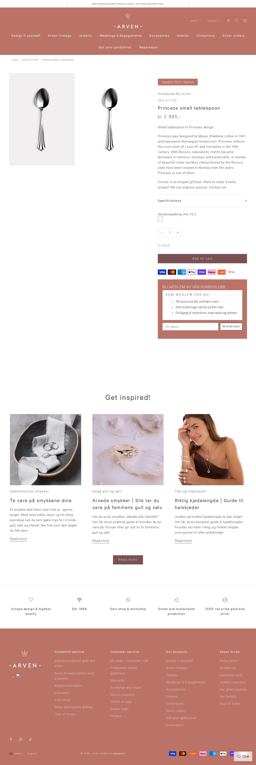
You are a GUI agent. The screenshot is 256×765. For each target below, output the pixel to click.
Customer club (231, 675)
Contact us (228, 668)
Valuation (62, 693)
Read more (18, 539)
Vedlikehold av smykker (29, 491)
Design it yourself (25, 35)
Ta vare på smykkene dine (41, 500)
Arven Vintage (59, 35)
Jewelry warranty (233, 682)
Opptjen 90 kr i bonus (178, 82)
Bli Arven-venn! (231, 326)
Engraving (62, 700)
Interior (183, 35)
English (212, 20)
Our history (228, 696)
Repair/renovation (68, 685)
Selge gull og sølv (107, 491)
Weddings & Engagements (121, 35)
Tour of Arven (65, 714)
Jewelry (85, 35)
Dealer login (119, 709)
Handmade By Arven (174, 94)
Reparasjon (148, 47)
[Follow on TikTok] (30, 739)
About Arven (229, 661)
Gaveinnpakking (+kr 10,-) (177, 214)
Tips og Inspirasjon (190, 491)
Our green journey (233, 689)
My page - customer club (129, 661)
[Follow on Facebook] (11, 739)
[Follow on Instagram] (20, 739)
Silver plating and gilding (73, 707)
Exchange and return (126, 687)
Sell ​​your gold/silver (115, 47)
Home (15, 60)
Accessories (159, 35)
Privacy (116, 716)
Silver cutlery (233, 35)
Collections (206, 35)
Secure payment (122, 694)
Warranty (117, 680)
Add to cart (202, 258)
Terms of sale (121, 702)
